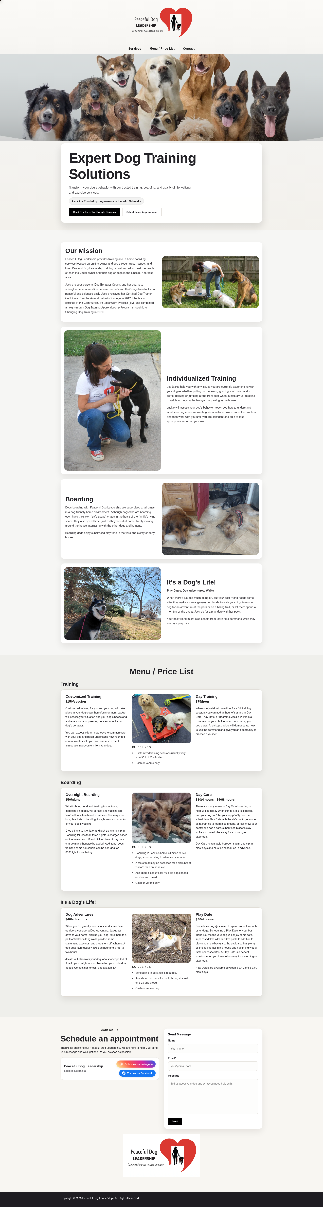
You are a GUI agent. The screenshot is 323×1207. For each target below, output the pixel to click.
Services (134, 48)
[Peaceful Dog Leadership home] (161, 22)
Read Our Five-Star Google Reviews (94, 212)
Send (175, 1121)
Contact (189, 48)
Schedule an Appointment (142, 212)
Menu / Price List (162, 48)
